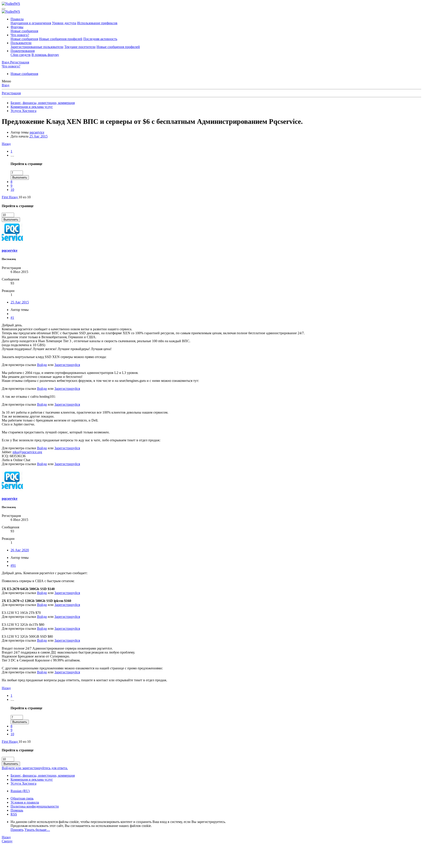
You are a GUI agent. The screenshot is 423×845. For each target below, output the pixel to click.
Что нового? (20, 35)
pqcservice (37, 132)
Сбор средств (21, 55)
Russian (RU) (20, 791)
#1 (12, 317)
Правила (17, 19)
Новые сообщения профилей (60, 39)
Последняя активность (100, 39)
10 (12, 189)
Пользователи (21, 43)
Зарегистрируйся (67, 365)
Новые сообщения (24, 31)
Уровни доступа (64, 23)
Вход (5, 85)
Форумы (17, 27)
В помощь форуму (45, 55)
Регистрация (11, 93)
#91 (13, 565)
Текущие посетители (80, 47)
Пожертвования (23, 51)
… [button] (12, 155)
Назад (6, 144)
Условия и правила (25, 802)
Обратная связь (22, 798)
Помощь (17, 810)
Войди (42, 365)
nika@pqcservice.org (27, 452)
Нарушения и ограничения (31, 23)
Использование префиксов (97, 23)
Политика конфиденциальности (35, 806)
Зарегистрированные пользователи (37, 47)
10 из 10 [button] (25, 197)
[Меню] (3, 8)
